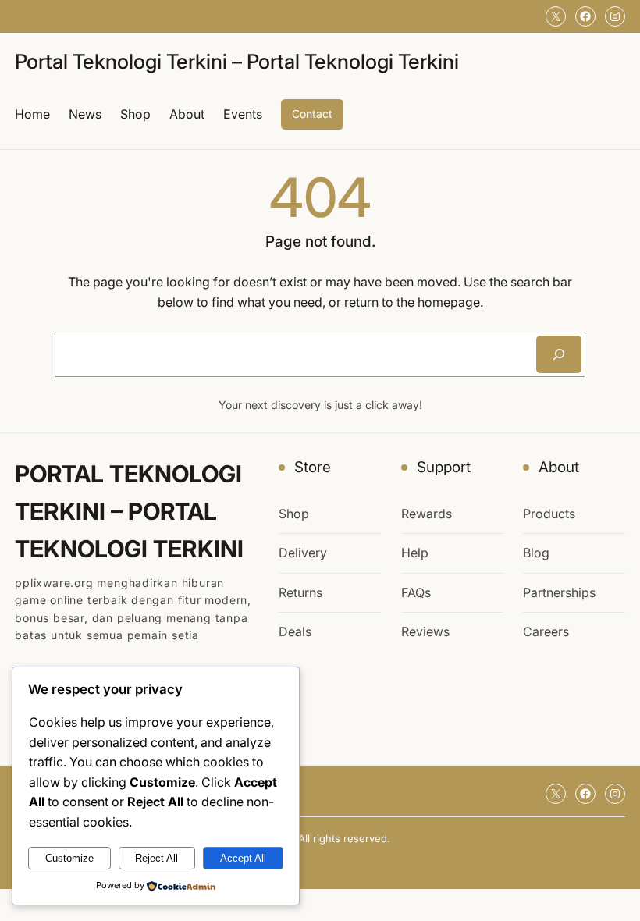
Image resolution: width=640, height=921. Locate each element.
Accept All (243, 858)
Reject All (156, 858)
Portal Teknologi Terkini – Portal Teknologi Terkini (237, 61)
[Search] (558, 354)
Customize (69, 858)
